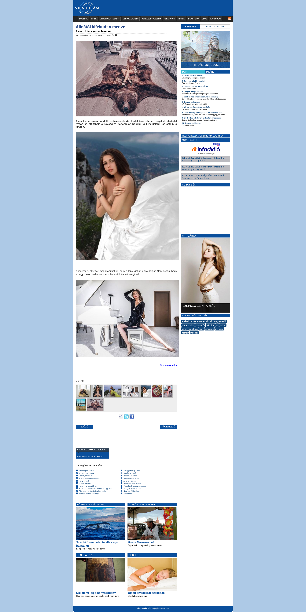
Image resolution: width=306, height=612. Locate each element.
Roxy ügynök (84, 481)
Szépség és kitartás (86, 471)
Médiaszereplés (130, 19)
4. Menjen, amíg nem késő (193, 92)
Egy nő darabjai (85, 483)
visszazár (200, 325)
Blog (204, 19)
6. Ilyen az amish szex (191, 102)
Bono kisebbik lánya (131, 478)
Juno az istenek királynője (89, 494)
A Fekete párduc (130, 481)
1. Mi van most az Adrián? (193, 76)
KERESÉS (190, 26)
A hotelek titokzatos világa (89, 456)
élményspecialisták (202, 321)
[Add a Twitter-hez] (126, 418)
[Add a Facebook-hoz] (131, 418)
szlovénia (209, 329)
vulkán (223, 325)
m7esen (219, 329)
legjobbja (193, 329)
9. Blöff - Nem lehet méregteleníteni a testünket (201, 118)
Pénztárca (169, 19)
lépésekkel (187, 321)
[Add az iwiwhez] (121, 418)
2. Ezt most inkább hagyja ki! (194, 81)
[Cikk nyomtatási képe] (116, 34)
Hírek (94, 19)
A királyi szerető (130, 473)
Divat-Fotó (193, 19)
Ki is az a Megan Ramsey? (89, 478)
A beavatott (128, 494)
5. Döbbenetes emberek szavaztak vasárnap (200, 97)
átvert (184, 329)
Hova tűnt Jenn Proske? (133, 483)
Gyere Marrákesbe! (141, 542)
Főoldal (83, 19)
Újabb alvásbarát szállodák (146, 592)
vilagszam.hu (142, 608)
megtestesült (220, 321)
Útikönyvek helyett (110, 19)
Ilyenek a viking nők (86, 473)
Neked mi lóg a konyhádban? (96, 592)
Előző (84, 426)
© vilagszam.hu (168, 365)
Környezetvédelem (151, 19)
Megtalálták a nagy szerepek (135, 486)
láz (217, 325)
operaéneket (188, 325)
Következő (168, 426)
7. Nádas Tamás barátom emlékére (196, 107)
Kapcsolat (215, 19)
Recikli (181, 19)
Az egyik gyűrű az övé (132, 489)
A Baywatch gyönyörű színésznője (92, 491)
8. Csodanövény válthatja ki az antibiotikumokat (202, 113)
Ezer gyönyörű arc (86, 476)
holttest (185, 332)
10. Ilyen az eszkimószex (192, 123)
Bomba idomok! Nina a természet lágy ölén (95, 489)
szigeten (210, 325)
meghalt (194, 332)
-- (181, 336)
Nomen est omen (130, 476)
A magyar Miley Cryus (132, 471)
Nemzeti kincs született (88, 486)
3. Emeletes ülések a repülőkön (195, 86)
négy (201, 329)
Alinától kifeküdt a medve (100, 26)
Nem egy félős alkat (131, 491)
